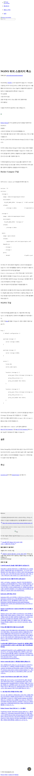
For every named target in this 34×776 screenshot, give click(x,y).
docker (17, 75)
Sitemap (16, 774)
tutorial (21, 75)
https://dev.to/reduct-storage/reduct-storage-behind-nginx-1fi (17, 523)
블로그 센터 (7, 9)
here (7, 321)
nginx (7, 75)
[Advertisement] (7, 44)
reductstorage (12, 75)
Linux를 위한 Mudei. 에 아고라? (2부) (12, 542)
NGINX (10, 82)
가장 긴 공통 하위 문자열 (8, 544)
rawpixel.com (4, 475)
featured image (15, 475)
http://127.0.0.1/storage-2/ (21, 429)
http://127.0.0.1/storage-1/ (7, 429)
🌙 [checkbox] (29, 769)
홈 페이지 (6, 6)
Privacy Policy (4, 774)
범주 (5, 13)
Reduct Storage (4, 122)
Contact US (11, 774)
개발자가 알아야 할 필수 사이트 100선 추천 (14, 554)
